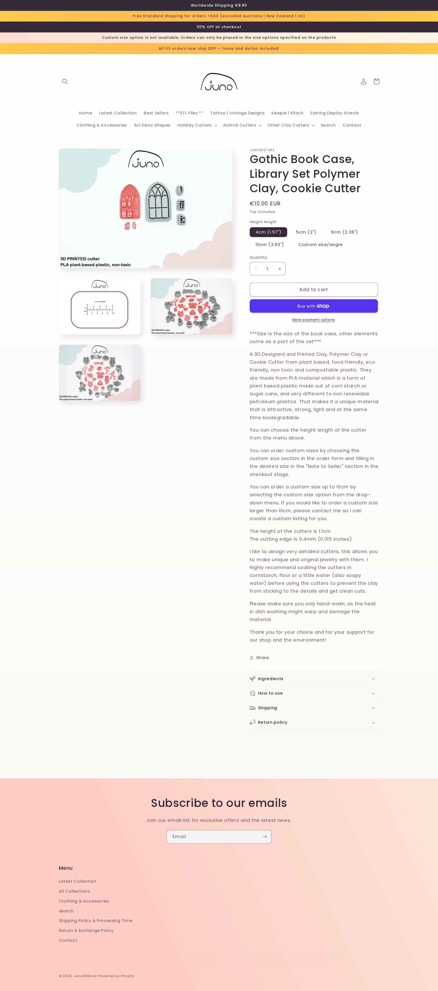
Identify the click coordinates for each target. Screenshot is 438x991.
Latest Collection (78, 881)
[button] (65, 81)
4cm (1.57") (269, 232)
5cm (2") (306, 232)
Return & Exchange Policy (86, 930)
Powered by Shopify (116, 976)
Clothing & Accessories (84, 901)
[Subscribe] (264, 837)
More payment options (314, 319)
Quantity (258, 257)
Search (66, 911)
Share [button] (262, 658)
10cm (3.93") (270, 244)
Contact (68, 940)
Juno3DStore (85, 976)
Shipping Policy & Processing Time (96, 921)
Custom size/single (321, 244)
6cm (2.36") (344, 232)
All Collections (74, 891)
